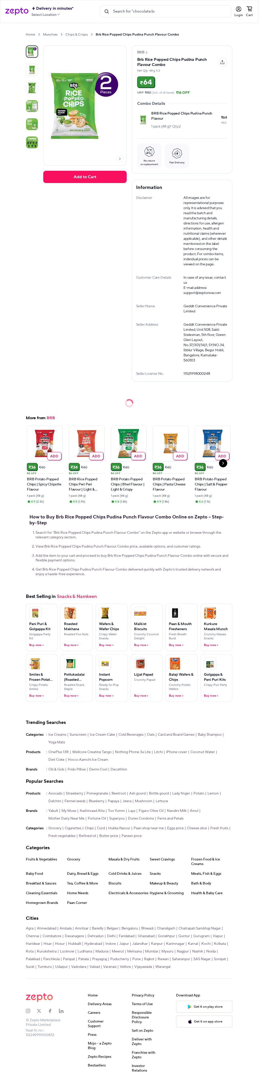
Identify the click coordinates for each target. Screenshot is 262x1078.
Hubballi (74, 943)
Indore (110, 943)
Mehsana (134, 951)
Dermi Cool (98, 769)
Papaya (113, 801)
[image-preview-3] (32, 106)
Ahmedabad (46, 928)
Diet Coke (56, 759)
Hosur (60, 943)
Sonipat (220, 959)
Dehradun (96, 936)
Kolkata (220, 943)
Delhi (111, 936)
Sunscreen (78, 734)
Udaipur (61, 966)
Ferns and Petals (170, 818)
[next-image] (119, 158)
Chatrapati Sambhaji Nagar (200, 928)
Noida (211, 951)
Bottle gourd (159, 793)
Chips (89, 828)
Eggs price (175, 828)
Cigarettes (73, 828)
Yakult (53, 811)
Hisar (47, 943)
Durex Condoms (141, 818)
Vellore (125, 966)
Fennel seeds (74, 801)
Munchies (50, 34)
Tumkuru (45, 966)
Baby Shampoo (210, 734)
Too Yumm (116, 811)
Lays (131, 811)
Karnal (193, 943)
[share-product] (222, 62)
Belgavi (112, 928)
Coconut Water (202, 752)
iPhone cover (176, 752)
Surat (30, 966)
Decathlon (119, 769)
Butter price (108, 836)
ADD (54, 456)
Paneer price (132, 836)
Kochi (206, 943)
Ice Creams (57, 734)
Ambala (66, 928)
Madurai (101, 951)
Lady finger (181, 793)
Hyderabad (93, 943)
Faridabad (126, 936)
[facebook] (53, 1011)
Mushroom (143, 801)
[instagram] (31, 1011)
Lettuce (162, 801)
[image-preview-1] (32, 70)
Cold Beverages (131, 734)
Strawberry (74, 793)
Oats (151, 734)
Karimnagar (175, 943)
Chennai (32, 936)
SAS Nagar (202, 959)
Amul (194, 811)
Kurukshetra (47, 951)
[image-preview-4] (32, 124)
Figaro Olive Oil (151, 811)
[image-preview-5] (32, 142)
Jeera (127, 801)
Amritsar (82, 928)
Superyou (117, 818)
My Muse (68, 811)
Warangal (162, 966)
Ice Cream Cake (102, 734)
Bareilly (97, 928)
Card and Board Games (176, 734)
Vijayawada (143, 966)
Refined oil (87, 836)
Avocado (55, 793)
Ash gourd (137, 793)
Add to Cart (85, 176)
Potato (198, 793)
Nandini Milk (177, 811)
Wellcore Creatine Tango (92, 752)
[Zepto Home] (16, 11)
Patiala (83, 959)
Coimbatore (51, 936)
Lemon (213, 793)
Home (30, 34)
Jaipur (124, 943)
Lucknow (67, 951)
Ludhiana (85, 951)
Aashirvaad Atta (92, 811)
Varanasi (109, 966)
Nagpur (183, 951)
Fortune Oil (97, 818)
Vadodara (78, 966)
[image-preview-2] (32, 88)
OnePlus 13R (58, 752)
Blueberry (96, 801)
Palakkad (33, 959)
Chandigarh (166, 928)
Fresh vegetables (61, 836)
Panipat (69, 959)
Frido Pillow (77, 769)
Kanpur (157, 943)
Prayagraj (99, 959)
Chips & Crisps (77, 34)
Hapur (218, 936)
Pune (136, 959)
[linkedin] (64, 1011)
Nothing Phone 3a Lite (133, 752)
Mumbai (151, 951)
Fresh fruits (219, 828)
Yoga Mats (56, 742)
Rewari (163, 959)
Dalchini (54, 801)
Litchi (158, 752)
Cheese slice (197, 828)
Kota (30, 951)
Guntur (184, 936)
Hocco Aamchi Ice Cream (88, 759)
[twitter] (42, 1011)
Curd (101, 828)
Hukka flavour (119, 828)
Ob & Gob (56, 769)
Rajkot (149, 959)
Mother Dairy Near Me (66, 818)
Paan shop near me (149, 828)
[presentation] (39, 34)
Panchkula (51, 959)
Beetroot (119, 793)
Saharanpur (181, 959)
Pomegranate (97, 793)
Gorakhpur (166, 936)
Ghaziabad (146, 936)
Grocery (54, 828)
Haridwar (33, 943)
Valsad (95, 966)
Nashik (197, 951)
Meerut (118, 951)
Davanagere (74, 936)
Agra (30, 928)
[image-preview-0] (32, 52)
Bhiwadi (147, 928)
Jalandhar (140, 943)
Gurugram (201, 936)
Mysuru (167, 951)
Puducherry (119, 959)
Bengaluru (130, 928)
